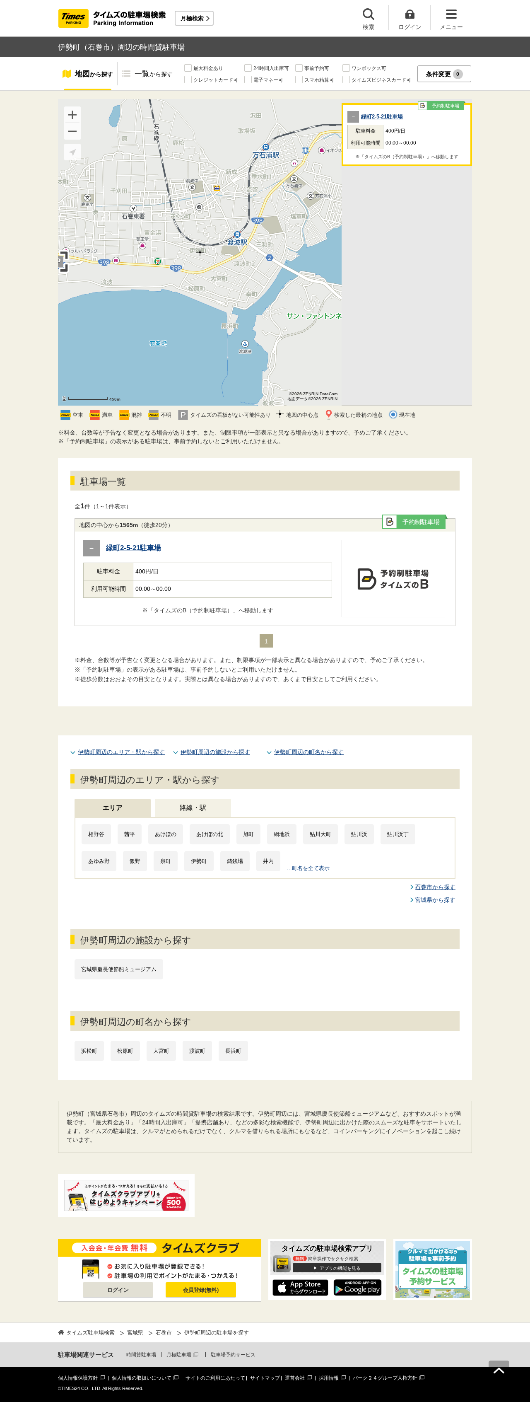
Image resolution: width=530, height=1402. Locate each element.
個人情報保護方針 (78, 1378)
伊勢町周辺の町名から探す (309, 752)
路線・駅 (193, 807)
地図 (94, 74)
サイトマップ (265, 1378)
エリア (113, 807)
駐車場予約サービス (233, 1355)
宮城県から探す (435, 900)
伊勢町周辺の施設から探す (215, 752)
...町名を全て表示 (308, 868)
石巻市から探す (435, 887)
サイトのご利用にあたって (215, 1378)
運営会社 (295, 1378)
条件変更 (443, 73)
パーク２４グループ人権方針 (385, 1378)
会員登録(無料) (201, 1290)
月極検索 (192, 18)
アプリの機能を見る (340, 1268)
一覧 (154, 74)
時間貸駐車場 (141, 1355)
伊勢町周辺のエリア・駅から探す (121, 752)
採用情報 (329, 1378)
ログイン (118, 1290)
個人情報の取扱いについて (141, 1378)
